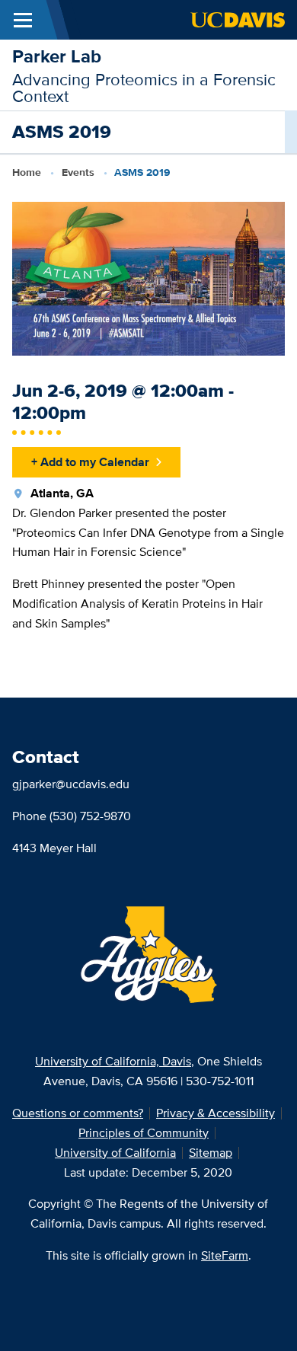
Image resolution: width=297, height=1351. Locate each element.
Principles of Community (143, 1133)
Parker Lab (56, 56)
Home (26, 172)
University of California (115, 1152)
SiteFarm (224, 1255)
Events (78, 172)
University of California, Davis (113, 1061)
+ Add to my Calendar (90, 462)
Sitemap (210, 1152)
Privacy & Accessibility (215, 1113)
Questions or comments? (77, 1113)
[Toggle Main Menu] (23, 20)
